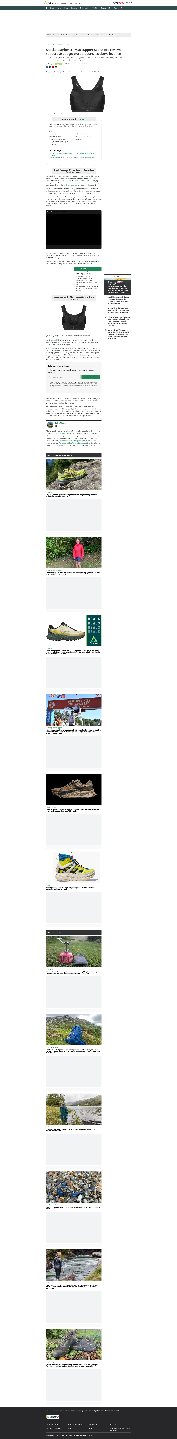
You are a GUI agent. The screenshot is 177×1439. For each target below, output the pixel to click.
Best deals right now (64, 35)
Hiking (66, 8)
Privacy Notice (56, 383)
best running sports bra (84, 181)
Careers (69, 1428)
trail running (60, 342)
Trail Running (84, 8)
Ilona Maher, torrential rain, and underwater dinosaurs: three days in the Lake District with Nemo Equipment (118, 300)
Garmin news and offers (83, 35)
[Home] (46, 8)
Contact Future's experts (75, 1424)
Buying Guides (106, 8)
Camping (74, 8)
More (122, 8)
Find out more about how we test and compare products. (82, 166)
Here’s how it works (97, 72)
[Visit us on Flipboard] (123, 3)
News (59, 8)
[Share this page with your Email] (56, 67)
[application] (73, 229)
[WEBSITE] (56, 426)
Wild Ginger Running (69, 433)
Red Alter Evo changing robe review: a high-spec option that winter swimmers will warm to (118, 310)
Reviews (58, 64)
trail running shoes (71, 185)
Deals (52, 8)
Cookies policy (114, 1424)
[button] (129, 3)
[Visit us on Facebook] (114, 3)
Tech (116, 8)
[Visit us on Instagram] (120, 3)
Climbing (95, 8)
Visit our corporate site (112, 1411)
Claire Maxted (68, 64)
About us (91, 1428)
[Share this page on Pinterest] (53, 67)
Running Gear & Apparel (62, 44)
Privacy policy (92, 1424)
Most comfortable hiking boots (106, 35)
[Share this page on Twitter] (50, 67)
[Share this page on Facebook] (47, 67)
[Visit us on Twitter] (117, 3)
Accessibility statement (53, 1428)
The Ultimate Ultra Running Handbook (72, 443)
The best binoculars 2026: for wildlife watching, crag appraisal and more (72, 158)
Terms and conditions (53, 1424)
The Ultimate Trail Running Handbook (72, 441)
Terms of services (72, 382)
